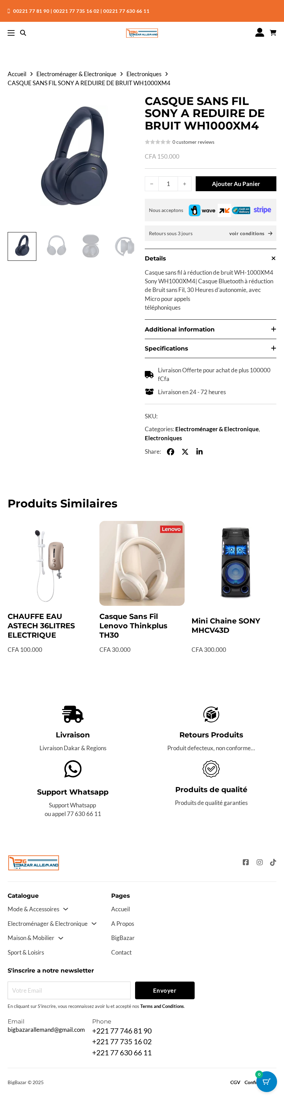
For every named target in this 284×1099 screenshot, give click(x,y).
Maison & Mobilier (31, 937)
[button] (130, 104)
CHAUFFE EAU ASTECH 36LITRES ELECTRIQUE (41, 625)
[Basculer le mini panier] (273, 33)
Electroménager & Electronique (76, 74)
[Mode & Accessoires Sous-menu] (66, 909)
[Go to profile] (259, 33)
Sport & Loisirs (26, 952)
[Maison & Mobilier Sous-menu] (61, 938)
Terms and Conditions (162, 1006)
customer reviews (193, 142)
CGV (235, 1082)
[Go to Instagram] (260, 862)
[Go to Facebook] (246, 862)
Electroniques (143, 74)
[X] (185, 451)
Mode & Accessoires (33, 909)
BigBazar (123, 937)
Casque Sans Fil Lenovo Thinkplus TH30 (133, 625)
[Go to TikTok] (273, 862)
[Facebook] (170, 451)
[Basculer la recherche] (23, 33)
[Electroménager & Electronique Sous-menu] (94, 924)
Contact (121, 952)
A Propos (122, 923)
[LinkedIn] (199, 451)
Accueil (17, 74)
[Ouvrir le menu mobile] (11, 33)
